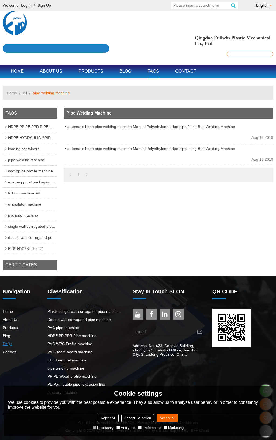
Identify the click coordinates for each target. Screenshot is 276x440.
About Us (51, 71)
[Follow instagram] (178, 314)
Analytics (128, 428)
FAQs (153, 71)
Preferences (151, 428)
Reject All (108, 418)
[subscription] (200, 332)
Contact (185, 71)
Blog (125, 71)
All (25, 93)
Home (17, 71)
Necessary (105, 428)
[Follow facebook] (151, 314)
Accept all (167, 418)
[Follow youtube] (138, 314)
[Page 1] (70, 174)
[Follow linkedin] (165, 314)
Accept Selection (137, 418)
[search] (233, 5)
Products (90, 71)
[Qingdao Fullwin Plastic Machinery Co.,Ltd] (138, 23)
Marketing (176, 428)
